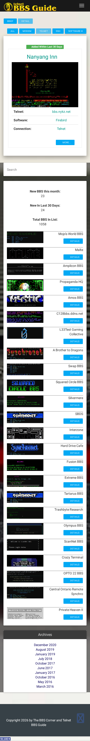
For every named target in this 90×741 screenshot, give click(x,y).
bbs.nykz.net (61, 111)
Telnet (61, 129)
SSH (58, 31)
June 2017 (45, 668)
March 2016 (45, 686)
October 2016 (45, 677)
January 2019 (45, 654)
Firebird (61, 120)
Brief (10, 21)
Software (74, 31)
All (13, 31)
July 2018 (45, 659)
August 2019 (45, 649)
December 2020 (45, 645)
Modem (27, 31)
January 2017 (45, 672)
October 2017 (45, 663)
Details (74, 241)
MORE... (66, 142)
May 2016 (45, 682)
